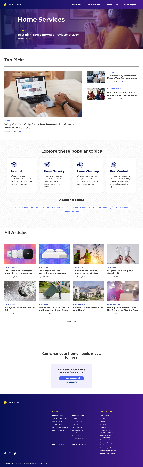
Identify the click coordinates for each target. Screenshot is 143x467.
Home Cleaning (77, 427)
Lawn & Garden (58, 207)
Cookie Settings (104, 427)
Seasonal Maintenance (81, 207)
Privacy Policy (104, 424)
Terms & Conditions (106, 440)
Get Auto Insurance (69, 378)
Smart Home (102, 207)
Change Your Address (59, 418)
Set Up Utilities (57, 424)
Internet (75, 418)
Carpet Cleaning (21, 207)
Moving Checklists (71, 211)
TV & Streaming (122, 207)
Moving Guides (94, 5)
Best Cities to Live (58, 430)
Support (102, 418)
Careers (102, 421)
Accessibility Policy (106, 448)
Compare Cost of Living (60, 427)
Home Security (77, 421)
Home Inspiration (131, 5)
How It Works (104, 415)
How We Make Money (107, 453)
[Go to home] (15, 5)
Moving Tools (76, 5)
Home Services (112, 5)
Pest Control (76, 436)
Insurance (40, 207)
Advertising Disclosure (108, 451)
